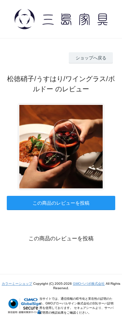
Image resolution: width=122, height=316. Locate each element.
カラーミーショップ (17, 283)
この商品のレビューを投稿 (61, 203)
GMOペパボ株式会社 (89, 283)
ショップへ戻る (91, 57)
